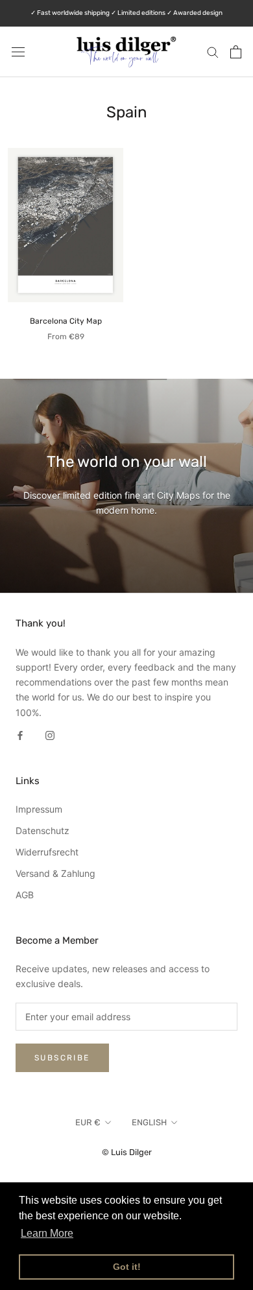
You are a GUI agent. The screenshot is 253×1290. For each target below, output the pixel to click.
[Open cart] (235, 51)
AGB (25, 894)
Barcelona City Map (66, 321)
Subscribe (62, 1057)
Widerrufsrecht (47, 851)
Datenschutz (42, 830)
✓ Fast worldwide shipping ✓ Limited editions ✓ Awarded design (126, 13)
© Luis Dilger (127, 1152)
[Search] (213, 51)
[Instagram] (49, 734)
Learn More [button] (47, 1233)
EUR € (88, 1122)
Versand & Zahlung (55, 873)
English (149, 1122)
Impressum (39, 809)
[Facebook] (20, 734)
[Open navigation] (18, 51)
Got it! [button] (127, 1266)
